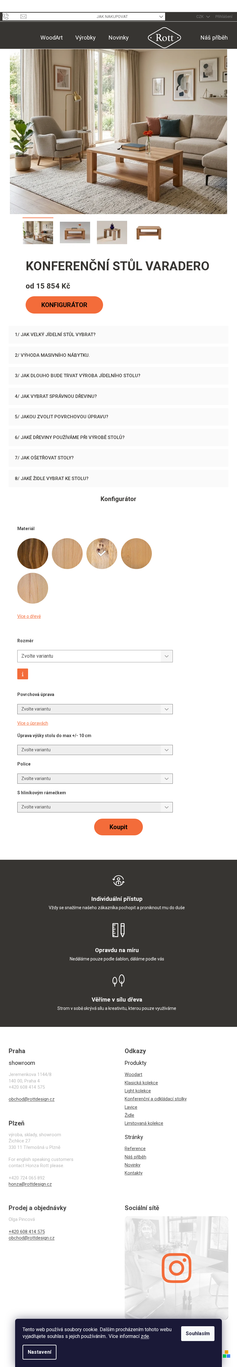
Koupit (118, 827)
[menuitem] (51, 38)
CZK (200, 16)
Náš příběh (135, 1157)
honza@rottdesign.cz (30, 1184)
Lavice (131, 1107)
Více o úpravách (32, 723)
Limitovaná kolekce (144, 1123)
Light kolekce (138, 1091)
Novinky (132, 1165)
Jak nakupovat (112, 16)
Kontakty (134, 1173)
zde (145, 1336)
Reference (135, 1148)
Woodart (133, 1074)
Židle (129, 1115)
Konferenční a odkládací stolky (156, 1099)
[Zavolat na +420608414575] (11, 16)
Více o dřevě (29, 616)
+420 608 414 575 (27, 1231)
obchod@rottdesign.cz (32, 1099)
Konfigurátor (64, 305)
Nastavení (39, 1352)
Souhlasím (198, 1333)
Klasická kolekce (141, 1083)
